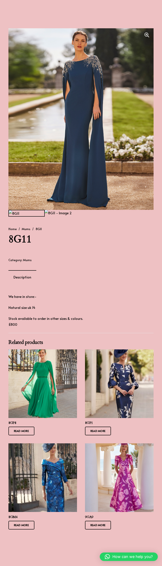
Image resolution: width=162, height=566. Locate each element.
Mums (26, 229)
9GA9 (89, 517)
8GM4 (13, 517)
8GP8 (12, 423)
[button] (147, 35)
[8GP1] (119, 383)
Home (12, 229)
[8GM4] (42, 477)
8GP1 (89, 423)
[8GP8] (42, 383)
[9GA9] (119, 477)
